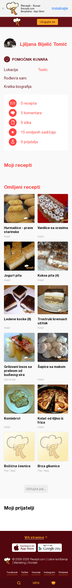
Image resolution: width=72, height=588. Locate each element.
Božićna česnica (19, 452)
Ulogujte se (47, 22)
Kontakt (32, 562)
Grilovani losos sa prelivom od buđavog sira (19, 357)
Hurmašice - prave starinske (19, 216)
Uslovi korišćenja (57, 559)
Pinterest (63, 572)
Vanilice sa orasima (53, 216)
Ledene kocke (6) (19, 307)
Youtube (36, 572)
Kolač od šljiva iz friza (53, 407)
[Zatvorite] (3, 8)
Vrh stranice (34, 537)
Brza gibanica (53, 452)
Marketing (20, 562)
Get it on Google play (50, 547)
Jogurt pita (19, 262)
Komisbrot (19, 407)
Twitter (24, 572)
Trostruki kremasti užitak (53, 307)
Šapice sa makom (53, 357)
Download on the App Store (24, 547)
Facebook (12, 572)
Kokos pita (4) (53, 262)
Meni (36, 583)
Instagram (49, 572)
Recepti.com (7, 561)
